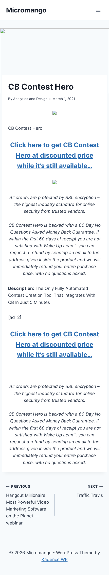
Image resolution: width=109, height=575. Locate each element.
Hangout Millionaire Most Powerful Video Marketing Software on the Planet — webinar (27, 504)
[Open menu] (98, 10)
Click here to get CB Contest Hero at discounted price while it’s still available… (54, 155)
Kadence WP (55, 559)
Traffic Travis (90, 491)
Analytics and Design (30, 99)
